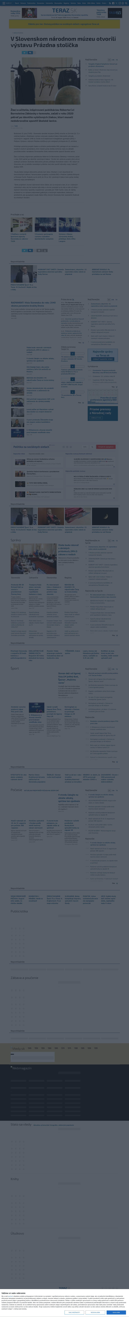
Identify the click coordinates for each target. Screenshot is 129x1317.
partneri (10, 1296)
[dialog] (64, 1303)
